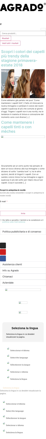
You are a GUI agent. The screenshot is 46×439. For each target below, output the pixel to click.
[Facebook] (3, 258)
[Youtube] (3, 252)
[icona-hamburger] (43, 29)
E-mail (3, 201)
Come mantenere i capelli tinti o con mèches (17, 127)
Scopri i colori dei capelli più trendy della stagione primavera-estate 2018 (23, 58)
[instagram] (3, 245)
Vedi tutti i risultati (10, 43)
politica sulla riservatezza (13, 222)
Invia (23, 213)
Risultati (5, 38)
